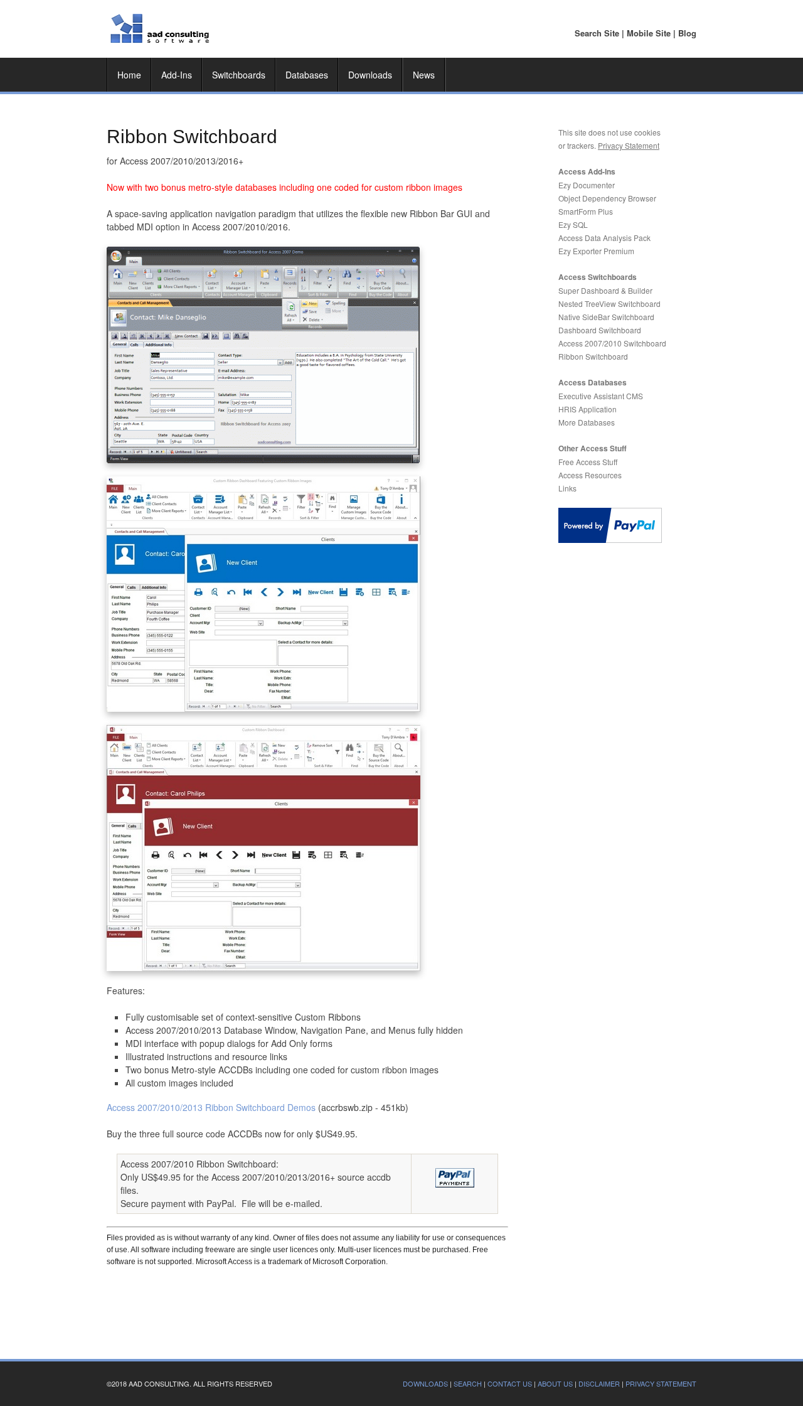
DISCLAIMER (599, 1383)
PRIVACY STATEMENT (660, 1383)
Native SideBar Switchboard (606, 316)
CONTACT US (509, 1383)
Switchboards (238, 74)
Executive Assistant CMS (600, 395)
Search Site (597, 33)
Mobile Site (649, 33)
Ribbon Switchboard (593, 356)
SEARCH (468, 1383)
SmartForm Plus (585, 211)
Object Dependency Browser (607, 198)
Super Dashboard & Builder (605, 290)
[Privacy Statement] (597, 145)
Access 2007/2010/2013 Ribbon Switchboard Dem (211, 1107)
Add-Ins (176, 74)
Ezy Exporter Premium (596, 250)
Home (129, 74)
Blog (687, 33)
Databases (306, 74)
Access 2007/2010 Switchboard (612, 343)
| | (635, 33)
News (424, 74)
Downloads (370, 74)
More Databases (586, 422)
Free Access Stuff (587, 461)
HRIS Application (587, 409)
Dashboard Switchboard (599, 330)
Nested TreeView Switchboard (609, 303)
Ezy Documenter (586, 185)
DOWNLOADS (425, 1383)
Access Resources (590, 475)
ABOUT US (555, 1383)
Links (567, 488)
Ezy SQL (573, 224)
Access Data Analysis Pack (604, 237)
